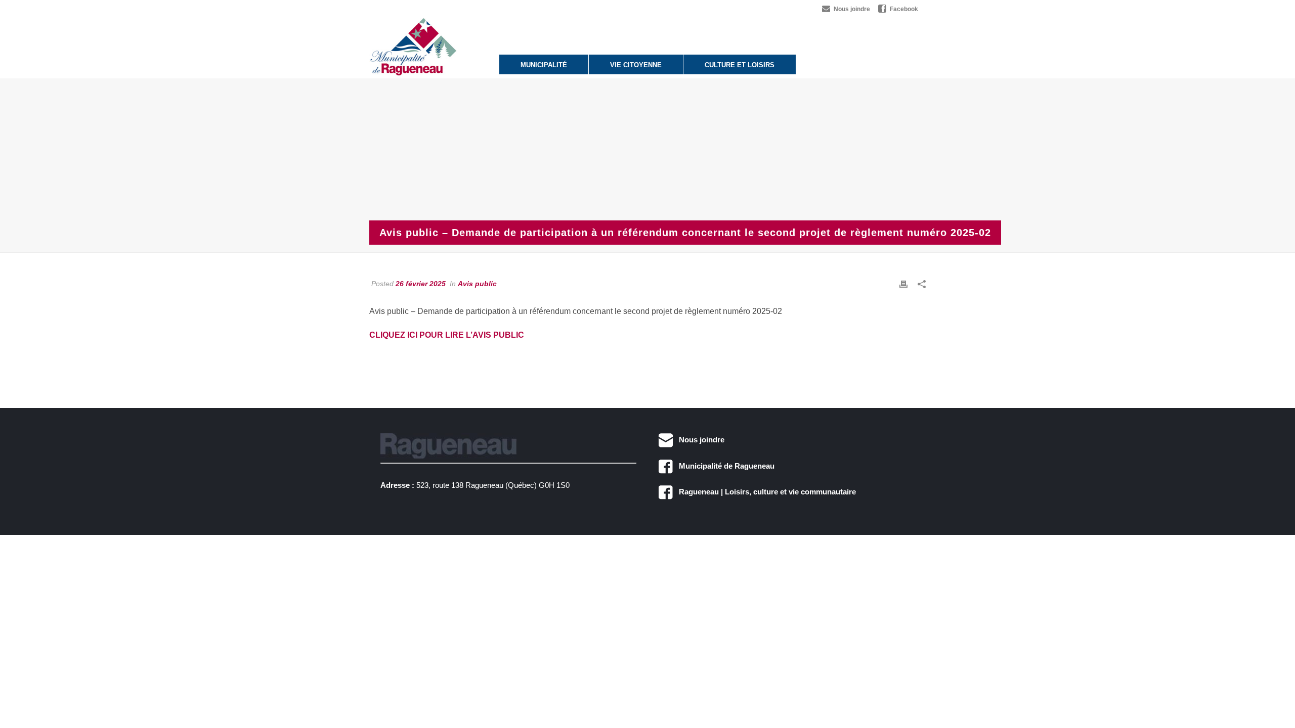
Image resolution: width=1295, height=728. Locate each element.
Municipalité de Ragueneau (723, 466)
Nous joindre (698, 439)
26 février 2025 (421, 284)
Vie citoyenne (636, 65)
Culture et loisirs (739, 65)
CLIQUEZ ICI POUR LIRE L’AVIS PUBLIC (446, 335)
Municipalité (544, 65)
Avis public (477, 284)
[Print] (903, 284)
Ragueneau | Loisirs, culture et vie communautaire (764, 491)
